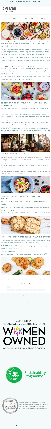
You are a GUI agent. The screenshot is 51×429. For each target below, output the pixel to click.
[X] (27, 283)
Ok (25, 4)
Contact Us (25, 299)
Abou (24, 295)
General (9, 287)
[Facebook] (24, 283)
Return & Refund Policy (25, 305)
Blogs (25, 308)
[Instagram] (29, 283)
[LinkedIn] (22, 283)
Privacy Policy (25, 302)
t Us (27, 295)
